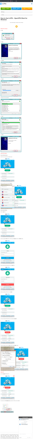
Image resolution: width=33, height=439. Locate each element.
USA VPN (13, 436)
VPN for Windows (8, 436)
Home (1, 435)
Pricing (8, 435)
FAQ (13, 435)
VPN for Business (3, 436)
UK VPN (16, 436)
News (15, 435)
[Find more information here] (25, 427)
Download (11, 435)
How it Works (5, 435)
